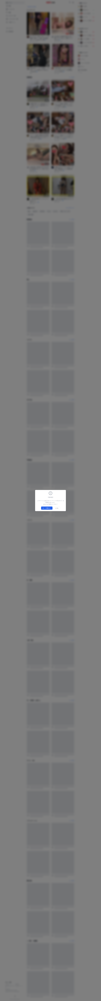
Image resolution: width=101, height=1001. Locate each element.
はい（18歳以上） (47, 508)
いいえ (56, 508)
